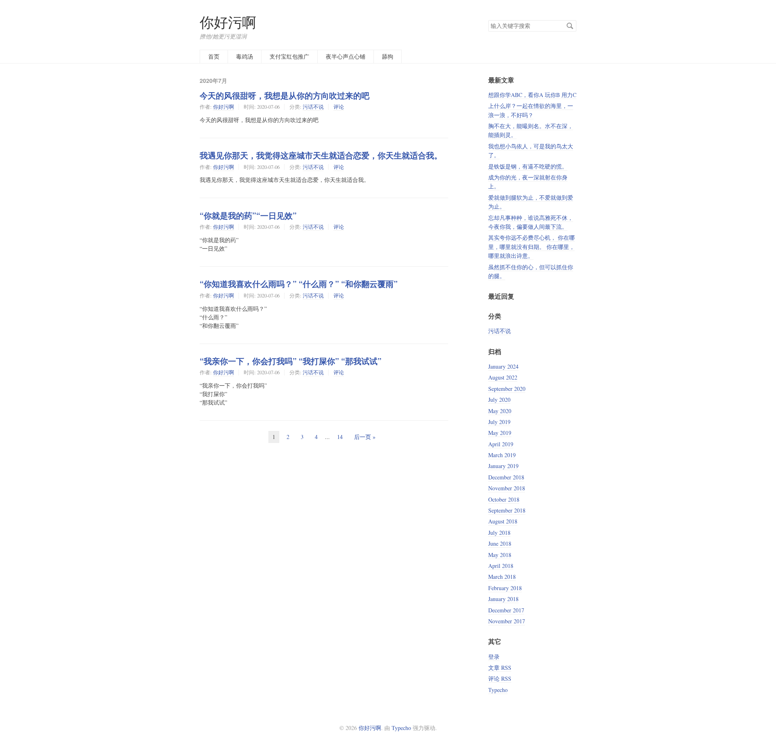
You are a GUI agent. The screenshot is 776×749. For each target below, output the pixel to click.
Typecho (498, 690)
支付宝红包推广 (289, 56)
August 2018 (502, 521)
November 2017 (506, 621)
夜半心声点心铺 (345, 56)
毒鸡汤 (244, 56)
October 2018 (503, 499)
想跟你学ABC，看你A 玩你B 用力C (532, 95)
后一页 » (364, 437)
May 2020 (499, 411)
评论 (338, 106)
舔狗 (387, 56)
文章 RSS (499, 667)
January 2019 (503, 466)
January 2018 (503, 599)
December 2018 (506, 477)
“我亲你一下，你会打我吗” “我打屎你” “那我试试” (291, 361)
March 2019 (502, 455)
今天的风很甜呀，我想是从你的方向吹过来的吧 (284, 95)
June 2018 (499, 543)
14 (340, 437)
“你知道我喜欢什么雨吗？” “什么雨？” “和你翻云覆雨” (299, 283)
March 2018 (502, 576)
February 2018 (505, 588)
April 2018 (500, 566)
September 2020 (506, 388)
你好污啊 (228, 22)
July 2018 (499, 532)
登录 (494, 656)
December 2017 (506, 610)
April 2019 (500, 444)
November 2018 (506, 488)
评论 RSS (499, 678)
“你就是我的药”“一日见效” (248, 215)
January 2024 (503, 366)
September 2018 (506, 510)
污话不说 (313, 106)
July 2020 (499, 399)
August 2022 (502, 377)
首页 (213, 56)
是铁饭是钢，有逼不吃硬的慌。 (527, 166)
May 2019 (499, 433)
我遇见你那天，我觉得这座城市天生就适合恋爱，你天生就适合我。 (321, 155)
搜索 (570, 26)
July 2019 (499, 422)
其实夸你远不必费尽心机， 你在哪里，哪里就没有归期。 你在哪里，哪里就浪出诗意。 (531, 247)
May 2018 (499, 555)
